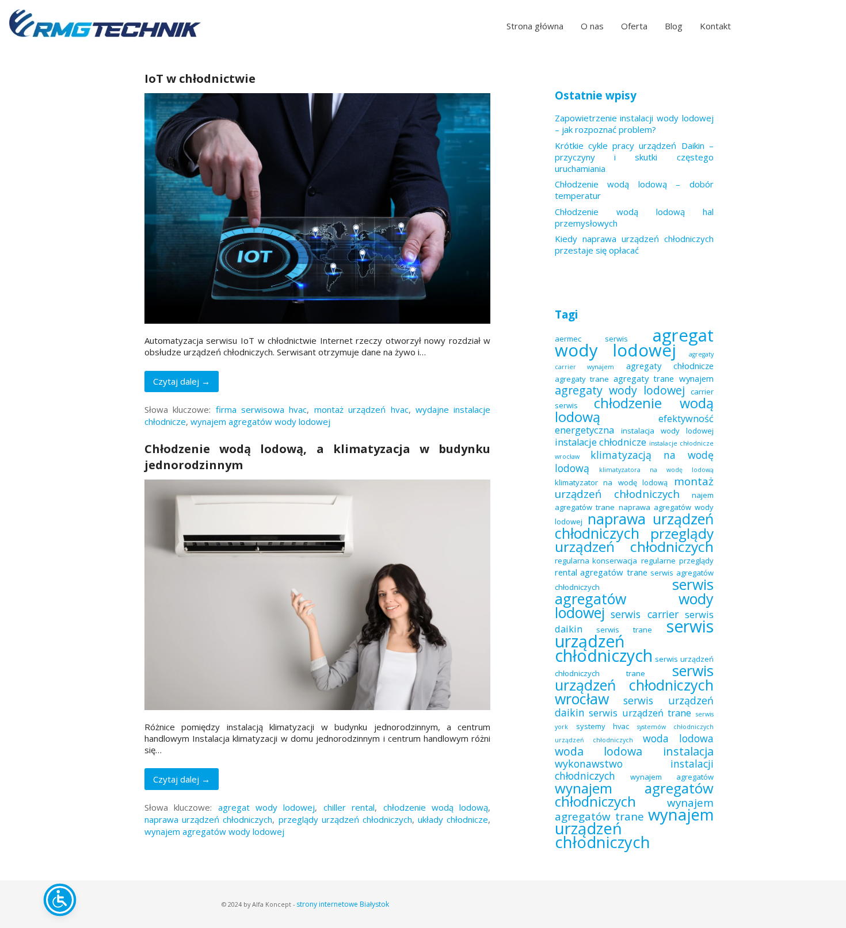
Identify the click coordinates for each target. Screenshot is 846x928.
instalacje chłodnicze (601, 441)
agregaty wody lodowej (620, 390)
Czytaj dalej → (181, 381)
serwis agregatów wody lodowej (634, 598)
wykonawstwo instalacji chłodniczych (634, 770)
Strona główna (534, 26)
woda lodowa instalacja (634, 751)
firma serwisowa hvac (261, 409)
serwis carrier (645, 614)
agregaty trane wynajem (663, 378)
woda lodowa (678, 738)
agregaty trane (582, 379)
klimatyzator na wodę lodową (611, 482)
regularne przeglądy (677, 560)
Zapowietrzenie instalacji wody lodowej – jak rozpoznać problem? (634, 123)
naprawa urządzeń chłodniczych (208, 819)
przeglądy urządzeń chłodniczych (345, 819)
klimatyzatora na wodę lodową (656, 470)
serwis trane (624, 629)
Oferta (634, 26)
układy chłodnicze (453, 819)
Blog (674, 26)
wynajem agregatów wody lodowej (260, 421)
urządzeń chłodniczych (594, 740)
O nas (592, 26)
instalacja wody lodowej (667, 430)
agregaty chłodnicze (670, 365)
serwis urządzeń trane (640, 712)
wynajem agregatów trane (634, 809)
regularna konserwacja (596, 560)
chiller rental (349, 807)
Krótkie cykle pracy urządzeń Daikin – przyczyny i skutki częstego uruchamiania (634, 157)
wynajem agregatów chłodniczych (634, 795)
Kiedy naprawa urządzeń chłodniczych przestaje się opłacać (634, 244)
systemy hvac (602, 726)
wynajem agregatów (672, 777)
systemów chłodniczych (675, 727)
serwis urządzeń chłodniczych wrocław (634, 684)
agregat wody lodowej (266, 807)
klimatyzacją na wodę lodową (634, 461)
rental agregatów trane (601, 572)
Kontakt (715, 26)
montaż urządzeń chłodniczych (634, 487)
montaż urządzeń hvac (361, 409)
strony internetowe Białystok (342, 904)
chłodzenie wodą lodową (436, 807)
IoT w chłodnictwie (200, 78)
